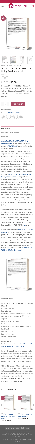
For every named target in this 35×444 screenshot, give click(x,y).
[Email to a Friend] (13, 117)
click (23, 225)
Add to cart (18, 104)
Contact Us (15, 432)
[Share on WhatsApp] (3, 117)
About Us (7, 432)
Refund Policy (24, 433)
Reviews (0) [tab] (5, 136)
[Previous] (4, 33)
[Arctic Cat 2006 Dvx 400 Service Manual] (26, 402)
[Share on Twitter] (10, 117)
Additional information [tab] (10, 132)
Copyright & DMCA (26, 435)
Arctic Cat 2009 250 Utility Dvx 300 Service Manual (8, 416)
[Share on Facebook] (6, 117)
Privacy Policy (26, 432)
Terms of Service (12, 433)
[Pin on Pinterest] (17, 117)
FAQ (24, 436)
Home (3, 65)
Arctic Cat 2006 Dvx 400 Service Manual (25, 415)
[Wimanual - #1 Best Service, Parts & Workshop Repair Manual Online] (17, 5)
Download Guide (16, 436)
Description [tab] (5, 128)
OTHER (9, 65)
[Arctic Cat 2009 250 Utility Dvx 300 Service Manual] (9, 402)
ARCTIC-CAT (17, 65)
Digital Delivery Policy (10, 435)
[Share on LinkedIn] (21, 117)
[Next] (30, 33)
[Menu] (2, 6)
